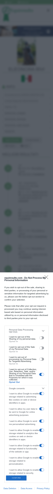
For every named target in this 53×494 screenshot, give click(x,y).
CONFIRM (16, 478)
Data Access (26, 488)
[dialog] (26, 383)
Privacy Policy (43, 488)
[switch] (41, 337)
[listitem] (26, 331)
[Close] (47, 278)
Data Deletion (10, 488)
